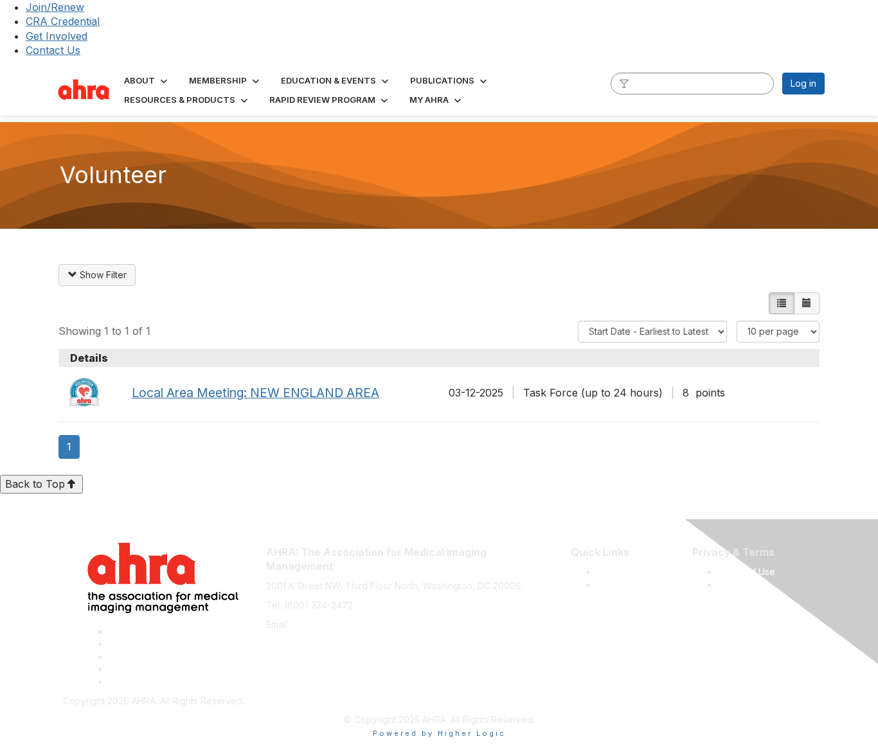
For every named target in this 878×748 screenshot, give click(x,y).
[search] (624, 83)
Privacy (733, 584)
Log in (803, 83)
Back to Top (35, 483)
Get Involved (56, 36)
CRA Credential (63, 21)
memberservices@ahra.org (349, 624)
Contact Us (53, 50)
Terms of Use (746, 571)
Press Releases (629, 571)
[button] (146, 80)
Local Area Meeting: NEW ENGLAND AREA (255, 392)
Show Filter (102, 274)
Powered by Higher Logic (439, 733)
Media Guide (623, 584)
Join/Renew (55, 7)
